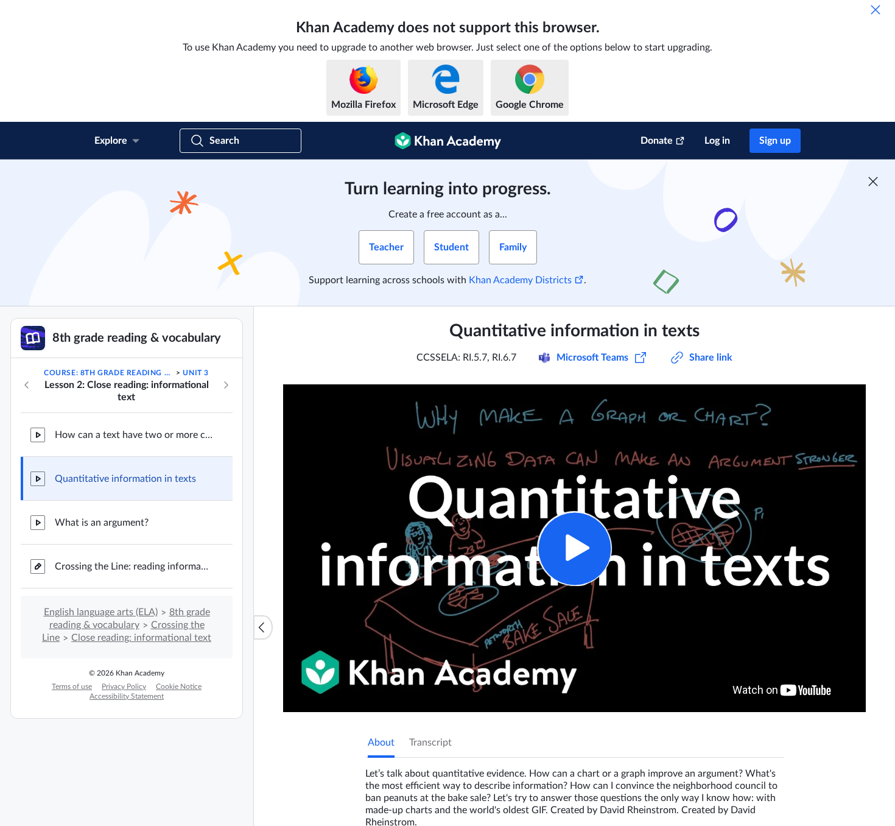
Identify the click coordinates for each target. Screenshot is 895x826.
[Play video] (574, 548)
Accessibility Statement (127, 696)
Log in (717, 141)
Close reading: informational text (141, 638)
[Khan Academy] (448, 140)
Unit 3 (196, 372)
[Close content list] (263, 627)
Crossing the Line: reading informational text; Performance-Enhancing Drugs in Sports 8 (134, 566)
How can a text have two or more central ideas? (134, 435)
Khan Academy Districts (520, 280)
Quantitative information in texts (125, 479)
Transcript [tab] (430, 742)
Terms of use (72, 686)
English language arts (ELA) (101, 612)
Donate (657, 141)
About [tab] (381, 742)
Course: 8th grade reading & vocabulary (109, 372)
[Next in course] (226, 385)
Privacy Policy (124, 686)
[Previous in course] (26, 385)
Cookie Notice (179, 686)
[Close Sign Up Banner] (873, 181)
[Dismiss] (875, 9)
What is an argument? (102, 523)
